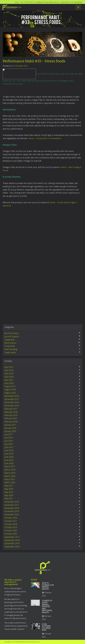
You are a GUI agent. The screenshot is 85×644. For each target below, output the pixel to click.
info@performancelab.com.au (47, 2)
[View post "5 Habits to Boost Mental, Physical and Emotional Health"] (35, 604)
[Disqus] (42, 237)
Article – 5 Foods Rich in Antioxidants (44, 138)
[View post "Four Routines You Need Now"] (35, 627)
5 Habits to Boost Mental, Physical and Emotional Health (47, 607)
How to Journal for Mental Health (48, 586)
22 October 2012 (20, 65)
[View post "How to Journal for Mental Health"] (35, 586)
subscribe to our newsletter (71, 2)
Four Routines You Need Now (46, 627)
